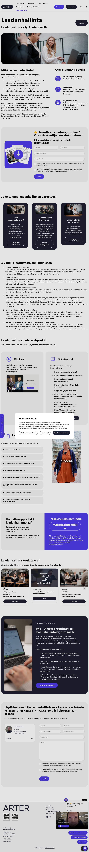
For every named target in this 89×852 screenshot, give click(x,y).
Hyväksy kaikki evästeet (61, 432)
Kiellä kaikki (45, 432)
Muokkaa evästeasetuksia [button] (28, 432)
